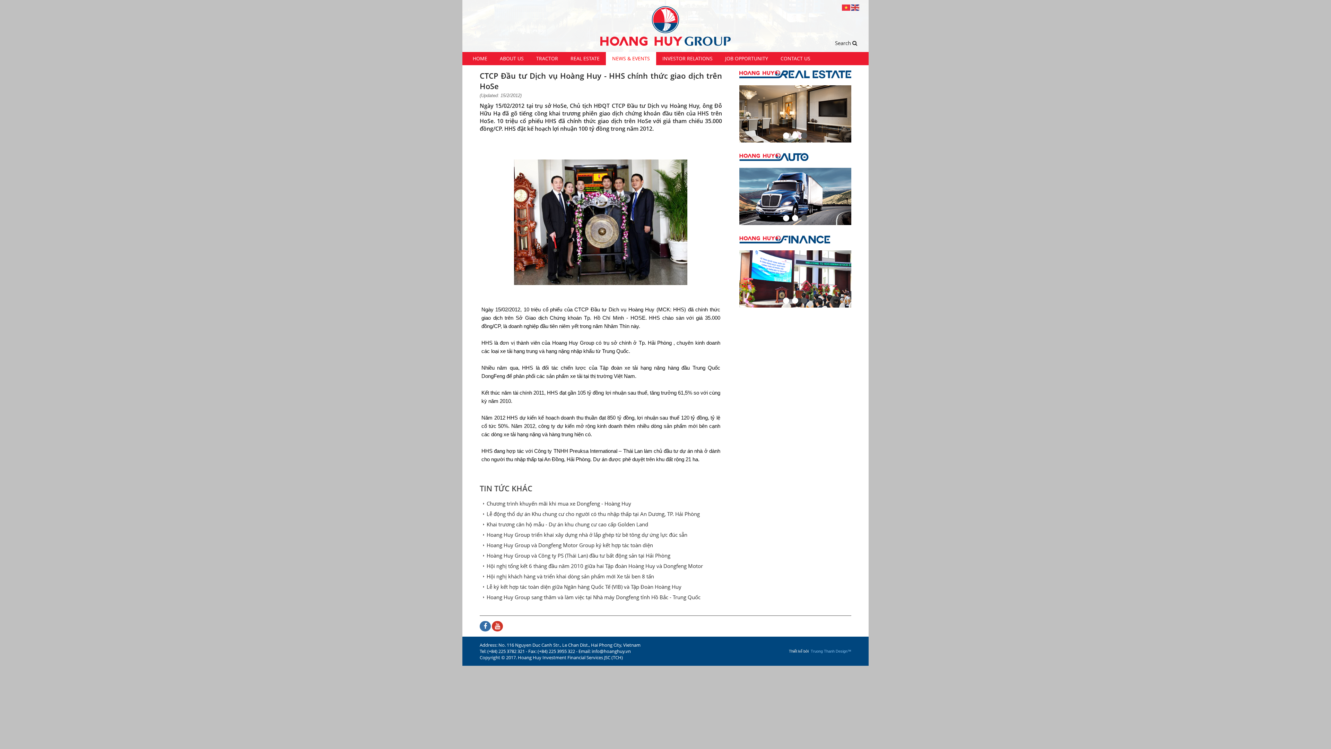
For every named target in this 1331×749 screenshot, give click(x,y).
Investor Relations (687, 58)
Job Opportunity (746, 58)
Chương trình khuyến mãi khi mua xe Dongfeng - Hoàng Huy (559, 503)
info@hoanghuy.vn (611, 651)
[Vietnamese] (846, 7)
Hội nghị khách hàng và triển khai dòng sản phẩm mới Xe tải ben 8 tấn (570, 576)
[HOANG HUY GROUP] (665, 26)
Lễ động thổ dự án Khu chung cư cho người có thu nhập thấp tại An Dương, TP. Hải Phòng (593, 513)
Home (480, 58)
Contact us (795, 58)
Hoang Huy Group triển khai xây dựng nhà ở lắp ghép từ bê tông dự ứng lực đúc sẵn (587, 534)
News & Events (631, 58)
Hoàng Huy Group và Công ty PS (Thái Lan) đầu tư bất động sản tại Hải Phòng (578, 555)
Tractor (547, 58)
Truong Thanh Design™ (831, 651)
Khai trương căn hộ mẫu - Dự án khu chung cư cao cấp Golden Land (567, 524)
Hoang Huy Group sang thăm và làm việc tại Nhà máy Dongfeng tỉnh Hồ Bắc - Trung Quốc (594, 597)
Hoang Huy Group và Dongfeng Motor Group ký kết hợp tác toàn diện (570, 545)
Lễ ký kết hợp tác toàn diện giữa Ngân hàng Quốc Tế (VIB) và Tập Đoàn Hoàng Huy (584, 586)
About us (512, 58)
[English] (855, 7)
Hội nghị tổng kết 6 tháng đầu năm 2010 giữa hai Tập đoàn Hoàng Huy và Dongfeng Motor (595, 565)
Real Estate (585, 58)
